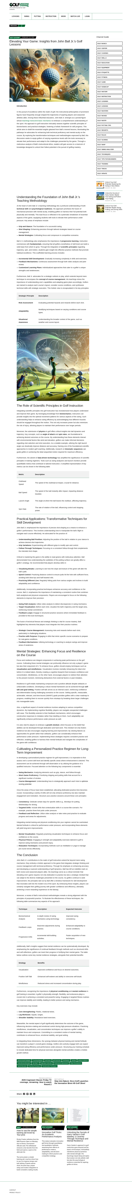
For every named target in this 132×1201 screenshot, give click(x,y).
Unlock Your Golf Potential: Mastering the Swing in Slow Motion (113, 184)
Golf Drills (101, 58)
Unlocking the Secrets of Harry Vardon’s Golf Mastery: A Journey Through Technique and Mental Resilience (78, 1136)
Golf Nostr (101, 120)
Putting (37, 16)
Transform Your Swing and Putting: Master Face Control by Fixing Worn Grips (55, 23)
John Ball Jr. (35, 1063)
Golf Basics (102, 43)
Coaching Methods (38, 1060)
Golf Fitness (102, 77)
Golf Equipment (103, 67)
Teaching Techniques (34, 1066)
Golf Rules (101, 135)
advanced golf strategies (24, 1060)
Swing (26, 16)
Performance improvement (61, 1063)
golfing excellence (83, 1060)
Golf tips (74, 1060)
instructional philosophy (24, 1063)
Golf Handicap (103, 87)
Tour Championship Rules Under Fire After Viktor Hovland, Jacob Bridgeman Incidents (58, 28)
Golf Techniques (103, 154)
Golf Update (102, 173)
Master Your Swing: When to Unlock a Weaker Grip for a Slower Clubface (53, 21)
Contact (12, 1190)
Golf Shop (101, 144)
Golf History (102, 91)
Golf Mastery (66, 1060)
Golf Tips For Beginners (106, 159)
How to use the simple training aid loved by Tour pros (27, 1132)
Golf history (48, 1060)
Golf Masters (102, 111)
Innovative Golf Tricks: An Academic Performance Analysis (52, 1134)
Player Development (75, 1063)
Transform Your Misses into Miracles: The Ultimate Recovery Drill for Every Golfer (58, 26)
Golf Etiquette (103, 72)
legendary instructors (46, 1063)
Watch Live (75, 16)
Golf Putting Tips (104, 125)
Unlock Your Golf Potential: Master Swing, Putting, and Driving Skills (113, 207)
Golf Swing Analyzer (105, 149)
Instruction (51, 16)
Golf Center (102, 48)
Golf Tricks (102, 168)
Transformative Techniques (49, 1066)
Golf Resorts (102, 130)
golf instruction (57, 1060)
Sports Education (22, 1066)
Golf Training (102, 164)
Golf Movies (102, 115)
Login (87, 16)
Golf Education (103, 63)
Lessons (15, 16)
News (63, 16)
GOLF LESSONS (15, 38)
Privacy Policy (14, 1192)
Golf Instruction (104, 96)
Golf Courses (102, 53)
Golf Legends (102, 101)
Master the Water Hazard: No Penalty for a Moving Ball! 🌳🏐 (49, 30)
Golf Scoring (102, 140)
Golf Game (101, 82)
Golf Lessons (102, 106)
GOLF (18, 1127)
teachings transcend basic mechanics (36, 121)
